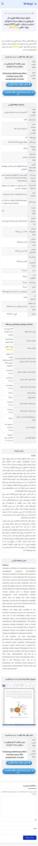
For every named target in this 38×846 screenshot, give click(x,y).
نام (35, 820)
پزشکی (25, 157)
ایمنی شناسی (12, 166)
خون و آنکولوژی (22, 166)
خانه (31, 14)
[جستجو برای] (35, 4)
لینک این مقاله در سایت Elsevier (16, 306)
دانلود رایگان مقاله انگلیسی (18, 84)
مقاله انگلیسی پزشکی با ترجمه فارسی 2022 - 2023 (17, 14)
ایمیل (35, 828)
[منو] (3, 4)
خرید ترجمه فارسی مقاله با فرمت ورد (18, 93)
